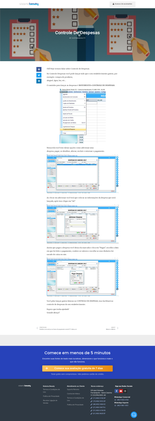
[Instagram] (125, 391)
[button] (122, 4)
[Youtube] (121, 391)
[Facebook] (116, 391)
